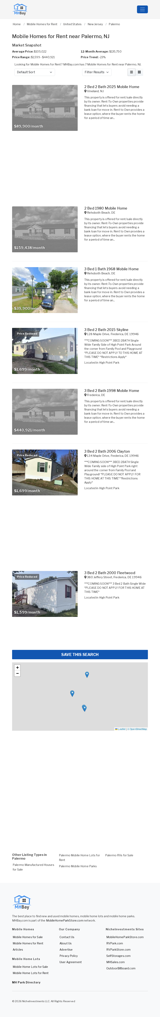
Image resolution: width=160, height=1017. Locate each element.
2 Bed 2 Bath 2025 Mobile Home (111, 87)
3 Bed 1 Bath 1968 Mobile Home (111, 269)
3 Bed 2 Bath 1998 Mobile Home (111, 391)
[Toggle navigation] (142, 9)
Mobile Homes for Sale (28, 937)
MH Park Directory (26, 982)
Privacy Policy (69, 955)
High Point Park (109, 362)
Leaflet (121, 729)
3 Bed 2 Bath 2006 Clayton (107, 451)
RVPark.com (114, 943)
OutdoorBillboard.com (120, 968)
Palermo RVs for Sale (119, 855)
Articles (18, 949)
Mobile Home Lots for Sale (30, 966)
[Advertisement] (80, 635)
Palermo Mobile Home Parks (78, 866)
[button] (87, 675)
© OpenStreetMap (137, 729)
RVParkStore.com (118, 949)
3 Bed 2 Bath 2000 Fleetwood (109, 573)
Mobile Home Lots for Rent (31, 973)
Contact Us (67, 937)
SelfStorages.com (118, 955)
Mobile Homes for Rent (28, 943)
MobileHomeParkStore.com (64, 920)
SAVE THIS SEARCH (80, 654)
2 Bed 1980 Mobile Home (105, 208)
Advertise (66, 949)
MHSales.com (115, 962)
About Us (66, 943)
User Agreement (71, 962)
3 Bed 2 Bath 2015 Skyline (106, 330)
